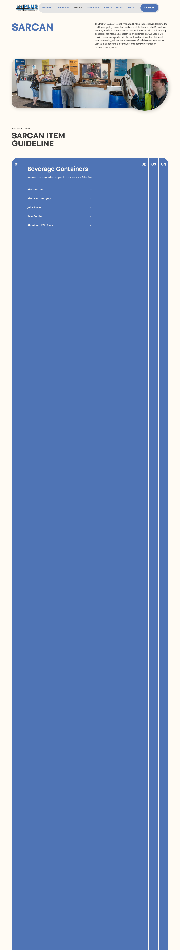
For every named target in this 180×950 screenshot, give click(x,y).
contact (132, 7)
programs (64, 7)
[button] (48, 7)
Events (108, 7)
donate (149, 7)
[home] (27, 8)
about (119, 7)
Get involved (93, 7)
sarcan (78, 7)
